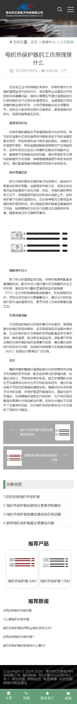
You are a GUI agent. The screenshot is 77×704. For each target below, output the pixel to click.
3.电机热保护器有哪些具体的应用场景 (32, 514)
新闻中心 (49, 42)
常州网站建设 (17, 683)
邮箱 (68, 698)
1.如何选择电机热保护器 (21, 496)
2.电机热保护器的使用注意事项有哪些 (32, 505)
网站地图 (18, 679)
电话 (26, 698)
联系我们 (47, 698)
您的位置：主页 (25, 42)
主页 (9, 698)
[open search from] (60, 9)
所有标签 (34, 679)
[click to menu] (70, 9)
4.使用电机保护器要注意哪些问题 (28, 523)
